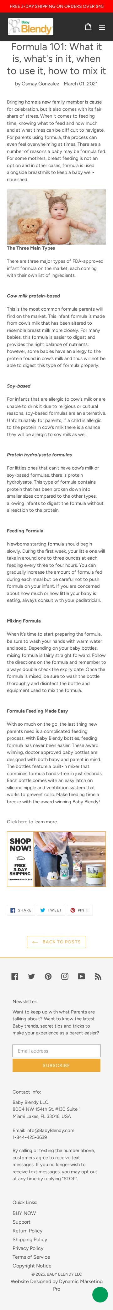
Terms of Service (31, 1257)
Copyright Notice (32, 1266)
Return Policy (27, 1231)
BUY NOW (24, 1213)
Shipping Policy (30, 1239)
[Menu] (102, 27)
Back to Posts (61, 942)
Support (21, 1222)
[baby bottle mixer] (56, 883)
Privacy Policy (28, 1248)
